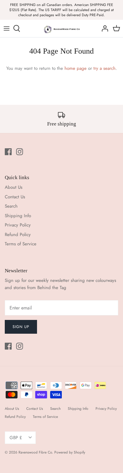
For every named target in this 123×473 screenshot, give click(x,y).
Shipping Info (18, 215)
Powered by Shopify (69, 452)
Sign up (21, 327)
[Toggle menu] (6, 28)
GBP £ (16, 437)
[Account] (103, 28)
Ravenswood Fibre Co (35, 452)
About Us (13, 187)
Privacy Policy (18, 225)
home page (75, 68)
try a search (104, 68)
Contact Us (15, 197)
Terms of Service (20, 244)
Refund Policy (18, 234)
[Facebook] (8, 151)
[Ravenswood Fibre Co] (61, 28)
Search (11, 206)
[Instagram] (19, 151)
